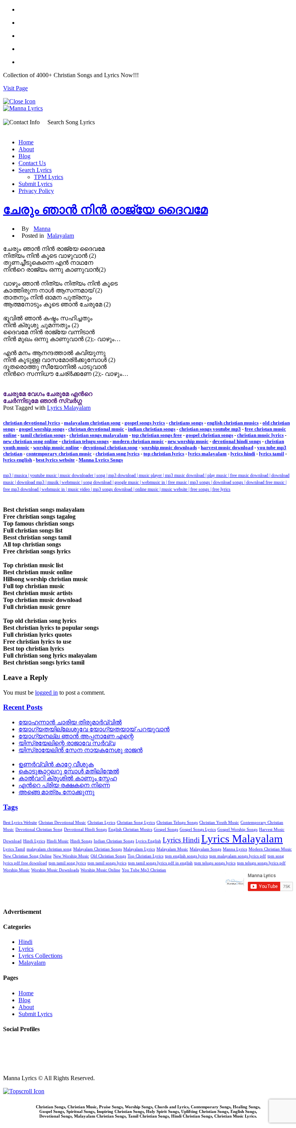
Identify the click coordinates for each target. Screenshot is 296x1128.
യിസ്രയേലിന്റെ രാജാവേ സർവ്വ (66, 743)
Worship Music (16, 870)
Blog (24, 156)
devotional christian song (110, 447)
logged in (46, 692)
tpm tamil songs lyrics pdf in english (160, 863)
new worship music (188, 441)
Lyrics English (148, 841)
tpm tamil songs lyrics (106, 863)
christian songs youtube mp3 (210, 429)
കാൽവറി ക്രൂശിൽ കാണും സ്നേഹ (67, 778)
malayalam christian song (92, 423)
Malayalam (60, 235)
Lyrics (26, 948)
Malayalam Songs (205, 849)
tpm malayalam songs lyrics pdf (237, 856)
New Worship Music (71, 856)
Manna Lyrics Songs (101, 460)
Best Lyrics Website (20, 822)
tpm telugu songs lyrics (214, 863)
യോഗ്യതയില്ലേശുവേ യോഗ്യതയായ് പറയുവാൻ (94, 729)
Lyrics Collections (40, 955)
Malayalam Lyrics (139, 849)
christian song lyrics (118, 454)
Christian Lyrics (101, 822)
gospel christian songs (209, 435)
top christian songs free (157, 435)
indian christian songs (151, 429)
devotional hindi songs (236, 441)
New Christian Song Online (27, 856)
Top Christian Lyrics (145, 856)
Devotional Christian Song (38, 829)
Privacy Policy (36, 191)
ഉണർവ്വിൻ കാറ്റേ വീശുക (56, 764)
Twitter (11, 1051)
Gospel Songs (166, 829)
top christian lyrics (163, 454)
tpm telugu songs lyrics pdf (261, 863)
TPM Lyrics (48, 177)
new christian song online (30, 441)
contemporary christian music (59, 454)
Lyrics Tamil (14, 849)
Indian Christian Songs (114, 841)
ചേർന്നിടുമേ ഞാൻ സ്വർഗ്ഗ (42, 400)
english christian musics (233, 423)
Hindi (25, 942)
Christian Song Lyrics (136, 822)
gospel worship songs (41, 429)
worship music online (56, 447)
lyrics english (17, 460)
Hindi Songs (81, 841)
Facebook (15, 1044)
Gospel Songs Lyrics (198, 829)
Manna (42, 228)
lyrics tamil (271, 454)
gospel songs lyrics (144, 423)
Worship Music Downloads (55, 870)
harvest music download (227, 447)
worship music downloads (169, 447)
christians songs (186, 423)
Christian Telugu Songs (177, 822)
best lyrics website (55, 460)
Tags (10, 807)
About (26, 149)
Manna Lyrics (235, 849)
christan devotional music (96, 429)
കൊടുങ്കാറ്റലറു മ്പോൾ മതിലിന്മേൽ (68, 771)
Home (26, 142)
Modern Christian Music (270, 849)
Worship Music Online (100, 870)
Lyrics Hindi (181, 840)
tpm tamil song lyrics (67, 863)
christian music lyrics (260, 435)
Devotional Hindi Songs (85, 829)
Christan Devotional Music (62, 822)
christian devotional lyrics (31, 423)
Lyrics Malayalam (69, 407)
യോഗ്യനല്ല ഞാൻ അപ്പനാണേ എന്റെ (76, 736)
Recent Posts (22, 707)
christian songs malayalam (98, 435)
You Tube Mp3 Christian (144, 870)
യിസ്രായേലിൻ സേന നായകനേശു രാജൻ (80, 750)
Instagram (15, 1058)
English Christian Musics (130, 829)
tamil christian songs (43, 435)
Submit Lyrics (35, 184)
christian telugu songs (85, 441)
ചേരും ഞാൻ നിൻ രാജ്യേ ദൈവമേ (105, 209)
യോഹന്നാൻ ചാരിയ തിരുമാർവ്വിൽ (70, 722)
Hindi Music (58, 841)
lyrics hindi (242, 454)
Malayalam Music (172, 849)
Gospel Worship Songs (237, 829)
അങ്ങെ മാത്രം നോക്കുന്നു (56, 792)
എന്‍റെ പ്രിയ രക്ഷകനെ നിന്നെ (64, 785)
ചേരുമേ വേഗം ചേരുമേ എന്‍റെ (47, 394)
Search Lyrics (35, 170)
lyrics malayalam (207, 454)
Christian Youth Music (219, 822)
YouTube (14, 1065)
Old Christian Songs (108, 856)
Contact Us (32, 163)
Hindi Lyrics (34, 841)
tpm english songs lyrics (186, 856)
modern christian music (138, 441)
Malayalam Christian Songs (97, 849)
